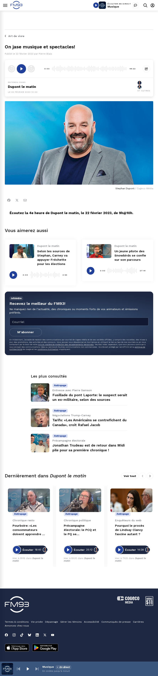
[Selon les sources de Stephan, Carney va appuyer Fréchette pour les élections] (21, 251)
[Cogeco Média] (128, 602)
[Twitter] (17, 200)
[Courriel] (25, 200)
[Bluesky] (29, 634)
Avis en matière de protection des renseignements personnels (66, 344)
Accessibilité (91, 622)
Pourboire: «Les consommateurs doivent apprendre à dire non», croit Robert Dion (28, 530)
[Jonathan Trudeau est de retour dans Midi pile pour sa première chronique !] (40, 443)
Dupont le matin (22, 87)
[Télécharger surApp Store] (17, 648)
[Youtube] (52, 634)
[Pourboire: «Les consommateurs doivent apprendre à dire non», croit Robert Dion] (29, 500)
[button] (18, 669)
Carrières (138, 622)
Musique (113, 6)
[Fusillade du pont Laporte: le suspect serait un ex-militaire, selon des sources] (40, 392)
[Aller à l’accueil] (16, 8)
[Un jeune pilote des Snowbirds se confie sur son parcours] (99, 251)
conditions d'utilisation (48, 349)
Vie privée (37, 622)
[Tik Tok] (21, 634)
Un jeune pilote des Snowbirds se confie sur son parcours (130, 255)
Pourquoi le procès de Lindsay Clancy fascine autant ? (129, 530)
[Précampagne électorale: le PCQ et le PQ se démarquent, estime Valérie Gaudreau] (80, 500)
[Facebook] (9, 200)
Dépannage (51, 622)
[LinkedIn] (37, 634)
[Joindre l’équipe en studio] (135, 5)
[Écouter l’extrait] (21, 68)
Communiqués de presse (116, 622)
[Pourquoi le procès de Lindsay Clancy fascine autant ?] (131, 500)
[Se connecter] (152, 5)
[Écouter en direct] (96, 5)
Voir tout (130, 476)
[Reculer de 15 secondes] (11, 68)
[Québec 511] (149, 605)
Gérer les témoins (71, 622)
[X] (44, 634)
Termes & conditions (17, 622)
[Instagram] (14, 634)
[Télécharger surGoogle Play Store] (45, 648)
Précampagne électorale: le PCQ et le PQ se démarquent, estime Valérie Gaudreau (80, 530)
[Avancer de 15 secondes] (31, 68)
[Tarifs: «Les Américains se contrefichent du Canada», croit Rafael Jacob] (40, 418)
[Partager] (146, 68)
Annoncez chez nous (17, 625)
